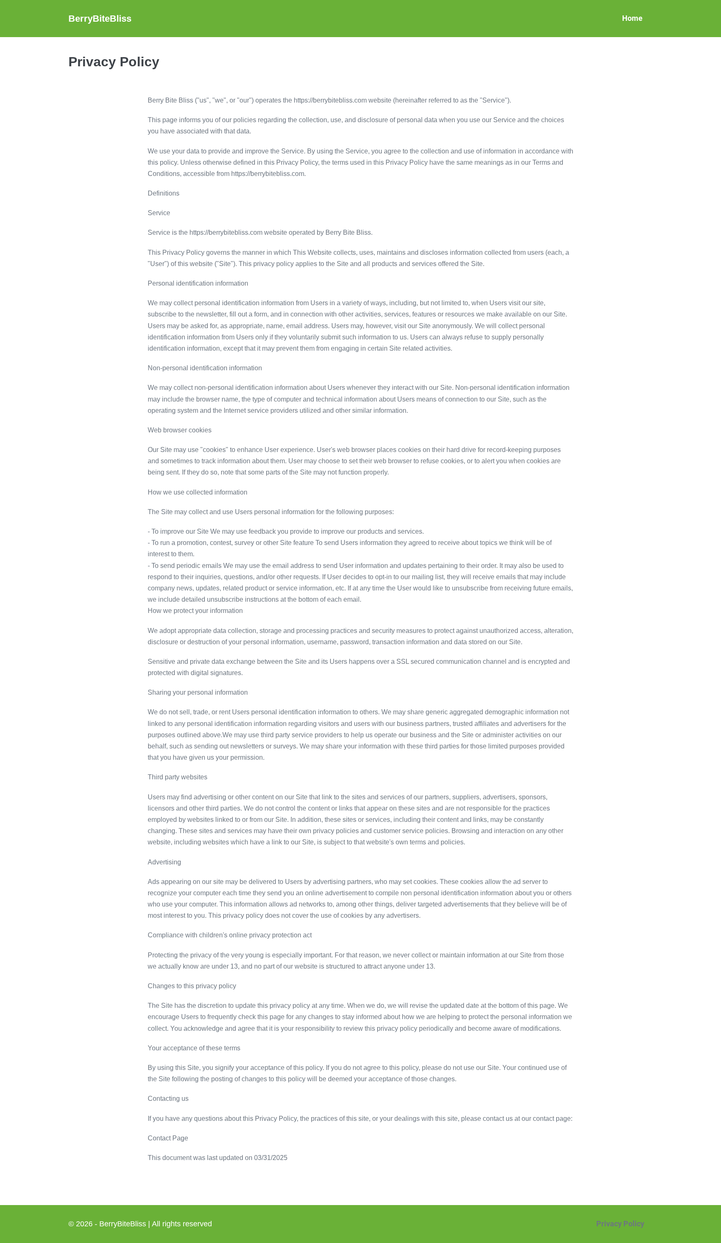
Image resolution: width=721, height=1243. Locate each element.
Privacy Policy (620, 1223)
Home (632, 18)
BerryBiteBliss (99, 18)
